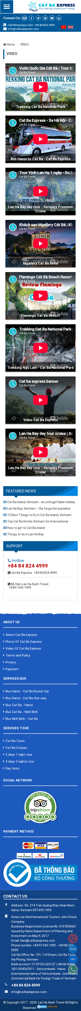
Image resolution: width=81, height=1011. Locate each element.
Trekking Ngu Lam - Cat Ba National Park (40, 368)
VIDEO (24, 44)
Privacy (11, 662)
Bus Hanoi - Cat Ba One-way (26, 698)
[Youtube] (52, 18)
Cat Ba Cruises (16, 748)
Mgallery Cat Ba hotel (40, 263)
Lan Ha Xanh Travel (51, 1002)
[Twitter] (38, 18)
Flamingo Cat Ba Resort (40, 316)
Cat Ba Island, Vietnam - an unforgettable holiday (41, 502)
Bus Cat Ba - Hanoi (19, 705)
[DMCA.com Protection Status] (47, 1007)
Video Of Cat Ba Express (23, 648)
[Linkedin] (59, 18)
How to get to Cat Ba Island (26, 528)
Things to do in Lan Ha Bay (25, 534)
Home (10, 44)
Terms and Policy (18, 655)
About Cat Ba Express (21, 635)
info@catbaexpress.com (23, 28)
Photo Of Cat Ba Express (24, 642)
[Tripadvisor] (24, 18)
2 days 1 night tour (19, 755)
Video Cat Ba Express (40, 420)
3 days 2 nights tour (20, 761)
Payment (12, 669)
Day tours (12, 768)
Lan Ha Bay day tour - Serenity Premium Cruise (40, 209)
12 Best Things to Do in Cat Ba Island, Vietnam (39, 515)
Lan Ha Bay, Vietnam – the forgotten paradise (38, 508)
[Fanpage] (31, 18)
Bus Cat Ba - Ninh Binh (22, 712)
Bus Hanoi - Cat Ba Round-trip (27, 691)
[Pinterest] (45, 18)
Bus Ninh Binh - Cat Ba (22, 719)
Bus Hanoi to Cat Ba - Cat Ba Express (41, 159)
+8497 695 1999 (20, 587)
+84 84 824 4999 (45, 572)
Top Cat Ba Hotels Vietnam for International (37, 521)
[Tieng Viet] (63, 27)
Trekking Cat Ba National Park (40, 107)
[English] (70, 27)
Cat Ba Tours (15, 741)
